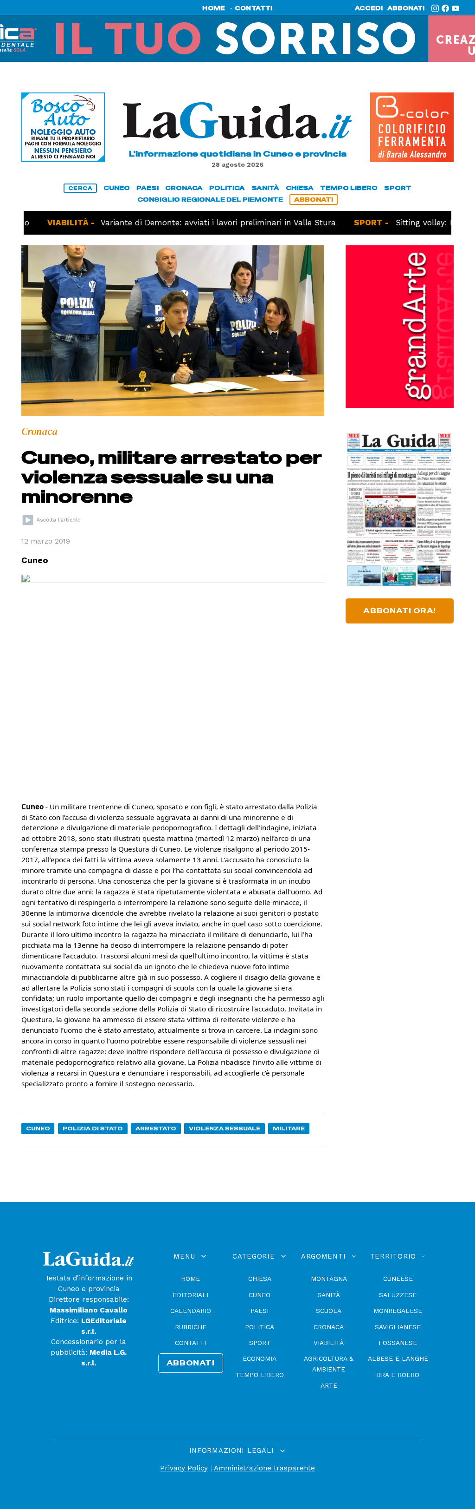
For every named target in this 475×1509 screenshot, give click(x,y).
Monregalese (397, 1310)
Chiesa (259, 1278)
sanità (265, 188)
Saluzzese (398, 1295)
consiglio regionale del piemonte (210, 199)
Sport (259, 1342)
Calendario (190, 1310)
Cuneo (38, 1128)
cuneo (116, 188)
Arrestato (155, 1128)
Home (190, 1278)
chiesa (300, 188)
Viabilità (329, 1342)
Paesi (259, 1310)
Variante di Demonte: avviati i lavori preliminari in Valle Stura (180, 222)
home (213, 8)
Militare (289, 1128)
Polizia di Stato (93, 1128)
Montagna (329, 1278)
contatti (254, 8)
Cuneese (398, 1278)
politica (227, 188)
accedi (369, 8)
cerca (80, 188)
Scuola (328, 1310)
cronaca (184, 188)
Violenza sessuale (224, 1128)
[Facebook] (445, 8)
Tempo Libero (260, 1374)
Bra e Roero (398, 1374)
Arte (329, 1385)
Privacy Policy (184, 1468)
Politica (259, 1327)
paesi (147, 188)
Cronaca (329, 1327)
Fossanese (398, 1342)
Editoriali (190, 1295)
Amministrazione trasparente (264, 1468)
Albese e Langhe (398, 1358)
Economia (259, 1358)
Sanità (328, 1295)
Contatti (190, 1342)
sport (397, 188)
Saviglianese (398, 1327)
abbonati (405, 8)
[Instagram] (435, 8)
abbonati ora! (399, 611)
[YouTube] (455, 8)
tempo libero (349, 188)
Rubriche (190, 1327)
